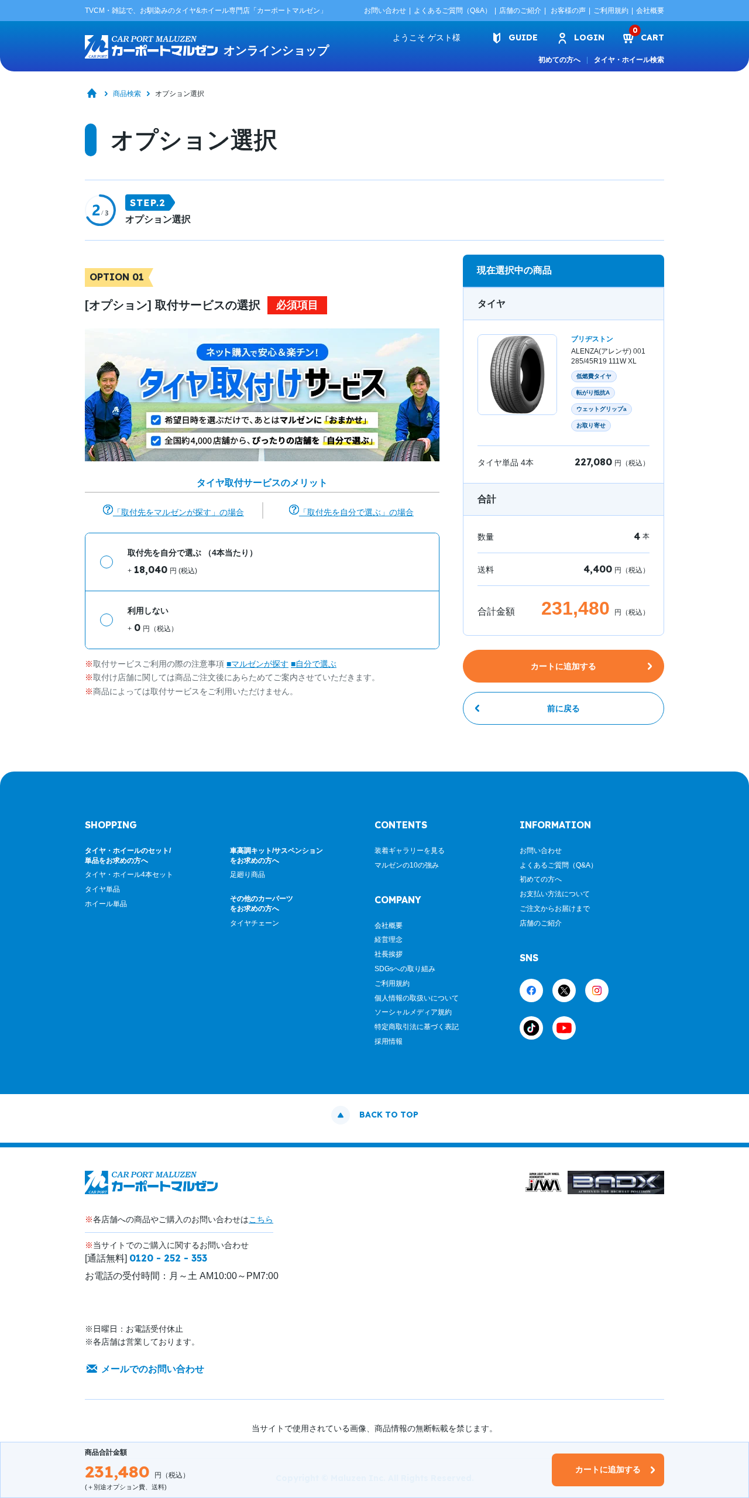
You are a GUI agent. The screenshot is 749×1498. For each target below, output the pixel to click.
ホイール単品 (106, 904)
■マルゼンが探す (257, 664)
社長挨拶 (388, 954)
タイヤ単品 (102, 889)
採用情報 (388, 1041)
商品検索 (127, 94)
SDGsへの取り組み (404, 969)
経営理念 (388, 939)
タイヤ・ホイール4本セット (129, 874)
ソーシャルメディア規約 (413, 1012)
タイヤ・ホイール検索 (629, 60)
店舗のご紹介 (520, 10)
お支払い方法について (555, 894)
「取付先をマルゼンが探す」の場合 (178, 512)
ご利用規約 (610, 10)
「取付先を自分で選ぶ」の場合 (356, 512)
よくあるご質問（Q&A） (453, 10)
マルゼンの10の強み (406, 865)
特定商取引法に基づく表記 (416, 1027)
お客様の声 (568, 10)
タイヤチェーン (254, 923)
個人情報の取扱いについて (416, 998)
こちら (261, 1219)
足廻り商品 (247, 874)
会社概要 (650, 10)
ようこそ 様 (427, 37)
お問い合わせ (385, 10)
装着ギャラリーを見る (409, 850)
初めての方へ (559, 60)
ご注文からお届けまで (555, 908)
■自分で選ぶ (313, 664)
